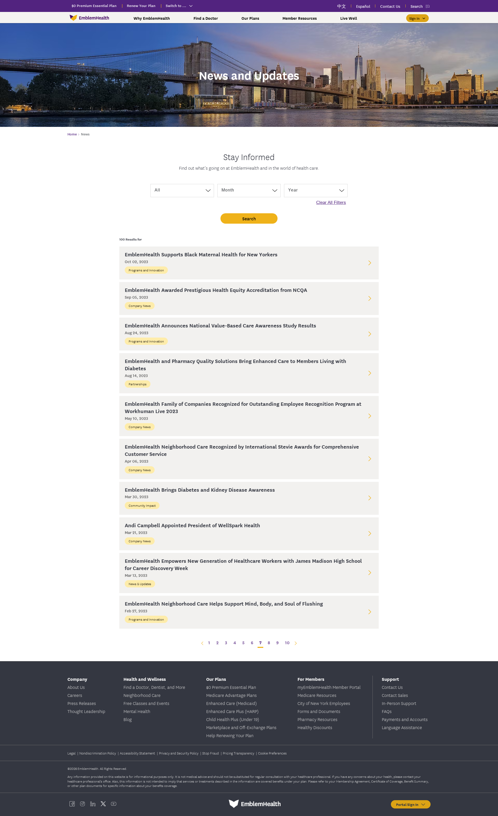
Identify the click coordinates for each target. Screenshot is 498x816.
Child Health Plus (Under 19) (232, 719)
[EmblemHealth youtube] (113, 803)
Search (417, 6)
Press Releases (81, 703)
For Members (311, 679)
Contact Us (392, 687)
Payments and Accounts (405, 719)
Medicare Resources (317, 695)
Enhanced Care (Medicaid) (231, 703)
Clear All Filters (331, 202)
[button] (417, 18)
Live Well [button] (348, 18)
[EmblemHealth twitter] (103, 803)
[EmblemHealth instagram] (82, 803)
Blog (127, 719)
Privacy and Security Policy (179, 753)
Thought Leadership (86, 711)
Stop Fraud (211, 753)
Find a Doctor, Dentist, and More (154, 687)
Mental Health (136, 711)
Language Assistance (402, 727)
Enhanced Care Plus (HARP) (232, 711)
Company (77, 679)
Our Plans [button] (250, 18)
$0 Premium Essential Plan (231, 687)
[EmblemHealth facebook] (72, 803)
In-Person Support (399, 703)
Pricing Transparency (239, 753)
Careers (74, 695)
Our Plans (216, 679)
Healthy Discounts (315, 727)
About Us (76, 687)
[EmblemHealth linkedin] (93, 803)
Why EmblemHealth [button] (152, 18)
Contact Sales (395, 695)
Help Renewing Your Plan (229, 735)
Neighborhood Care (142, 695)
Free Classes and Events (146, 703)
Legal (71, 753)
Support (390, 679)
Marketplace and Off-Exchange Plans (241, 727)
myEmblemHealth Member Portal (329, 687)
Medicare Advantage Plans (231, 695)
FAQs (387, 711)
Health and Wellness (144, 679)
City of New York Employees (324, 703)
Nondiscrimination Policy (98, 753)
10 (287, 642)
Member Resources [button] (299, 18)
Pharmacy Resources (317, 719)
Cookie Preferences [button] (272, 753)
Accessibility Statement (138, 753)
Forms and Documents (319, 711)
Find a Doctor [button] (205, 18)
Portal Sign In (408, 804)
